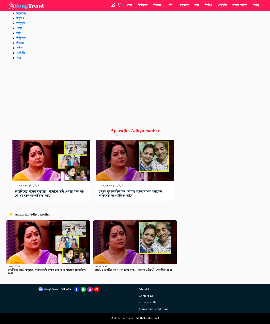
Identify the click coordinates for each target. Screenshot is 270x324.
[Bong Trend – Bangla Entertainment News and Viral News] (26, 5)
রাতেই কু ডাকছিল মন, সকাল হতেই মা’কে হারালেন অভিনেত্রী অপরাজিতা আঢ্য (130, 193)
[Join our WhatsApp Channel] (83, 289)
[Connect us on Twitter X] (90, 289)
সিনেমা (157, 5)
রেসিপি (222, 5)
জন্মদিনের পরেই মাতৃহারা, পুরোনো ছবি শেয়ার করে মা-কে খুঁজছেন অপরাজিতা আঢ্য (49, 193)
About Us (145, 289)
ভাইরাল (184, 5)
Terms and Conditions (153, 309)
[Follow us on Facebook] (76, 289)
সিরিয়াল (142, 5)
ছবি (197, 5)
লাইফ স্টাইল (240, 5)
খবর (129, 5)
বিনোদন (21, 13)
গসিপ (170, 5)
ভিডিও (208, 5)
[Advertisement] (135, 91)
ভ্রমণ (256, 5)
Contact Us (146, 295)
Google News (51, 289)
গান (18, 58)
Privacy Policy (148, 302)
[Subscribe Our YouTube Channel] (97, 289)
